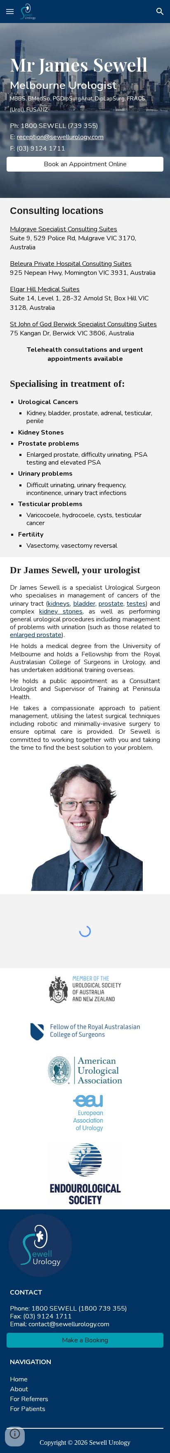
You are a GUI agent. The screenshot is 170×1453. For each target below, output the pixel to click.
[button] (10, 11)
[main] (85, 83)
